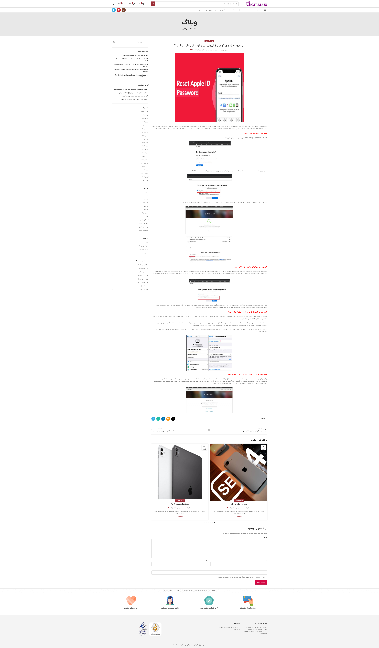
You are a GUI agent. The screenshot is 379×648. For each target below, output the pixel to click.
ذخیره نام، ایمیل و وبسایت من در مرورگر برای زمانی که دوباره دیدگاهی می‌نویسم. (241, 577)
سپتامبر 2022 (144, 174)
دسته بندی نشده (143, 265)
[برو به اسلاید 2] (212, 522)
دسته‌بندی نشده (180, 500)
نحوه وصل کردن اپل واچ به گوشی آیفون (125, 89)
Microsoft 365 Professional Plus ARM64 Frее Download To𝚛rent (131, 71)
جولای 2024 (145, 136)
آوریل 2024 (145, 143)
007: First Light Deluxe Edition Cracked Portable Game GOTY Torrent (131, 76)
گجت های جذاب (143, 272)
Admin (144, 96)
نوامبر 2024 (145, 122)
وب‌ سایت (264, 569)
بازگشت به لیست (209, 430)
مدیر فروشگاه (214, 50)
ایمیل (206, 560)
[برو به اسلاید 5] (206, 522)
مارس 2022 (145, 180)
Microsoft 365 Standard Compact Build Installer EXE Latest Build (132, 60)
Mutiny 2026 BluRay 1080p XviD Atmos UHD (135, 56)
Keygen (146, 199)
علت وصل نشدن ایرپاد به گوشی (131, 96)
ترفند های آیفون (187, 29)
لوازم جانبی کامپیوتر (142, 275)
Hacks (146, 193)
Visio (146, 217)
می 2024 (145, 139)
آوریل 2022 (145, 177)
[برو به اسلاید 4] (208, 522)
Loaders (145, 203)
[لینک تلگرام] (114, 10)
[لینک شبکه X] (173, 419)
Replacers (145, 213)
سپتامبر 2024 (144, 129)
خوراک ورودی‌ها (143, 246)
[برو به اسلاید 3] (210, 522)
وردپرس (146, 253)
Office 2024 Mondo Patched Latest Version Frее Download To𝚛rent (130, 65)
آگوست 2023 (144, 163)
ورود (147, 242)
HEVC (146, 196)
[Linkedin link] (163, 419)
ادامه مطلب (239, 517)
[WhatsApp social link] (158, 419)
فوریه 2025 (145, 115)
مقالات (263, 419)
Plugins (146, 210)
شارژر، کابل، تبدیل (143, 268)
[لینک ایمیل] (168, 419)
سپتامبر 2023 (144, 160)
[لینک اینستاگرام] (124, 10)
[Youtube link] (119, 10)
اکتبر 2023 (145, 156)
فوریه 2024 (145, 149)
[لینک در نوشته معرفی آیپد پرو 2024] (179, 472)
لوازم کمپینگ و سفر (142, 282)
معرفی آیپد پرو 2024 (180, 504)
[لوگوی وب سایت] (256, 4)
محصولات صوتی (143, 289)
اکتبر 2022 (145, 170)
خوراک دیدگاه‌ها (144, 249)
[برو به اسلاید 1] (214, 522)
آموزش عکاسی (144, 220)
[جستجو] (153, 3)
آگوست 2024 (144, 132)
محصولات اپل (144, 286)
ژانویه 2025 (145, 119)
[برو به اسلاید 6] (204, 522)
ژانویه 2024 (145, 153)
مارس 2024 (145, 146)
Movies (146, 206)
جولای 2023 (145, 167)
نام (266, 560)
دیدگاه (265, 537)
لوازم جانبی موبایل (143, 279)
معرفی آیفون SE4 (239, 504)
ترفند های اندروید (143, 227)
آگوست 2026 (144, 112)
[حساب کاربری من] (113, 4)
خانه (195, 29)
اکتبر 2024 (145, 125)
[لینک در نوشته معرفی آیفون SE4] (238, 472)
